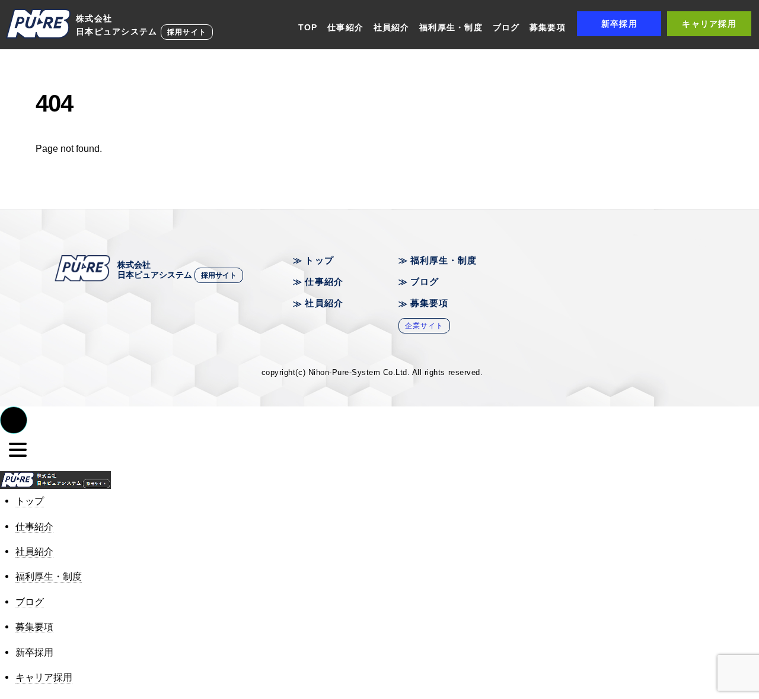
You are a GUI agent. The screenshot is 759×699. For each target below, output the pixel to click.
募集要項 (548, 27)
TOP (308, 27)
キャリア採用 (709, 23)
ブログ (506, 27)
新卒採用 (619, 23)
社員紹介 (392, 27)
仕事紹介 (345, 27)
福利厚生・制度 (451, 27)
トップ (319, 260)
